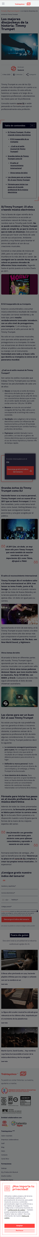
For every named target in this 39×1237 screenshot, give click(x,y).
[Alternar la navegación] (3, 3)
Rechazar (19, 1230)
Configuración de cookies (16, 1210)
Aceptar (19, 1226)
